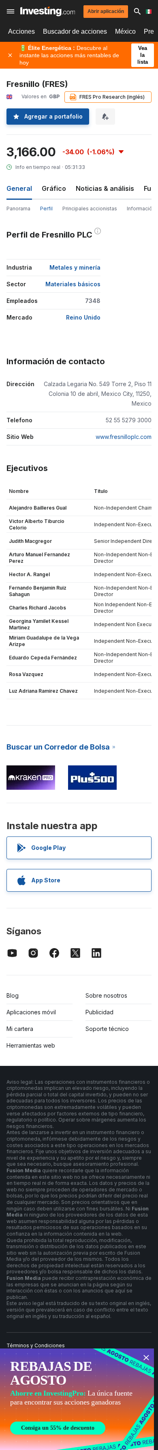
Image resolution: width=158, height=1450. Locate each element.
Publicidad (99, 1012)
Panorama (18, 208)
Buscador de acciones (75, 31)
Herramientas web (30, 1045)
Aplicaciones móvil (31, 1012)
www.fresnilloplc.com (124, 436)
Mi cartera (19, 1028)
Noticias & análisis (105, 188)
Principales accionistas (89, 208)
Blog (12, 995)
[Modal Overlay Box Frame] (77, 1399)
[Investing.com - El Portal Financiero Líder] (47, 11)
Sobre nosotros (106, 995)
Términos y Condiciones (35, 1345)
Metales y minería (74, 267)
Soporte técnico (107, 1028)
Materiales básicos (72, 284)
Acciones (21, 31)
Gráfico (54, 188)
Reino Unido (83, 317)
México (125, 31)
